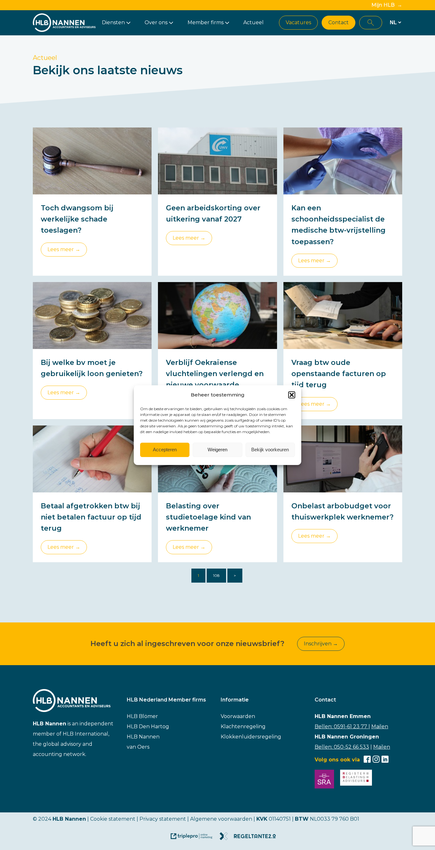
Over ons (156, 22)
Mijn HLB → (386, 5)
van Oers (138, 747)
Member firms (206, 22)
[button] (292, 395)
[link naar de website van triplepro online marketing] (194, 838)
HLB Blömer (142, 716)
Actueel (253, 22)
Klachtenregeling (243, 726)
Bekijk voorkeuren (270, 449)
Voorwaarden (238, 716)
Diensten (113, 22)
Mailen (379, 726)
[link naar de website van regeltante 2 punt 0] (250, 838)
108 (216, 575)
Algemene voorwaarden (221, 819)
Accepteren (165, 449)
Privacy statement (162, 819)
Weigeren (217, 449)
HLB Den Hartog (148, 726)
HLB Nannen (143, 737)
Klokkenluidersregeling (251, 737)
